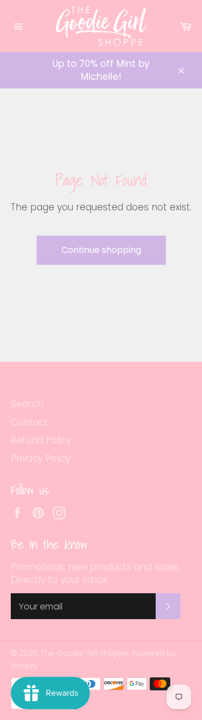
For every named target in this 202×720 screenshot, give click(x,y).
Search (27, 403)
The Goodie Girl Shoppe (84, 653)
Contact (29, 422)
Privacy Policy (41, 458)
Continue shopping (101, 250)
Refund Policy (41, 440)
